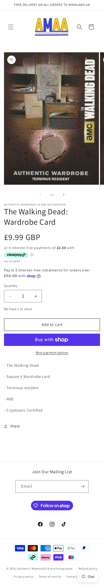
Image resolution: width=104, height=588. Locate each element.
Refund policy (88, 568)
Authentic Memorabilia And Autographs (45, 568)
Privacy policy (24, 576)
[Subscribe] (82, 486)
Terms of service (50, 576)
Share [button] (15, 426)
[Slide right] (64, 194)
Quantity (10, 285)
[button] (11, 27)
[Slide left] (40, 194)
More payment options (52, 352)
